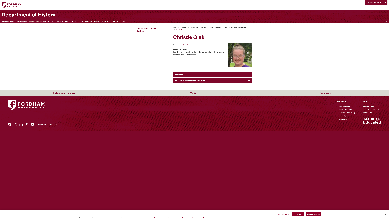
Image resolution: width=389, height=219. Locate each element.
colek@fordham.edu (186, 45)
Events (52, 21)
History (203, 28)
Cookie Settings (283, 214)
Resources (74, 21)
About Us (5, 21)
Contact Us (123, 21)
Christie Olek (179, 30)
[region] (194, 214)
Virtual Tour (367, 113)
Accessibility (341, 116)
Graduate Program (35, 21)
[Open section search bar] (385, 21)
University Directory (343, 106)
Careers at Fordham (344, 109)
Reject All (298, 214)
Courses (46, 21)
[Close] (386, 214)
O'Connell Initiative (63, 21)
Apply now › (325, 93)
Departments (193, 28)
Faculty (12, 21)
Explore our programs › (64, 93)
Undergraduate (22, 21)
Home (175, 28)
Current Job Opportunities (109, 21)
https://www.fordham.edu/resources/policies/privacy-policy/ (171, 217)
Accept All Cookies (313, 214)
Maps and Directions (371, 109)
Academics (183, 28)
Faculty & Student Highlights (89, 21)
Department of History (28, 15)
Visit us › (194, 93)
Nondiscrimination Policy (345, 113)
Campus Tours (368, 106)
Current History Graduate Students (234, 28)
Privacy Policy (341, 119)
